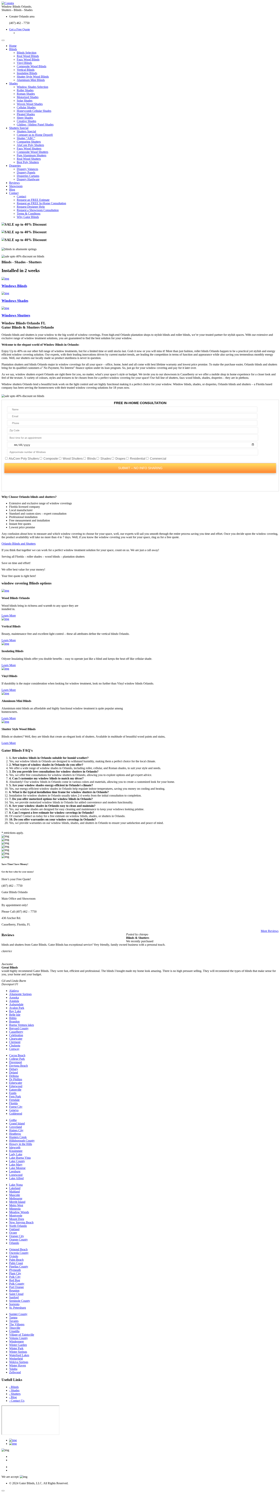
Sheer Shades (25, 117)
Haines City (16, 1130)
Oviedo (13, 1256)
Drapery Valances (27, 169)
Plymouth (15, 1270)
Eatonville (15, 1089)
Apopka (14, 997)
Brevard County (19, 1028)
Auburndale (16, 1004)
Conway (14, 1049)
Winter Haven (17, 1365)
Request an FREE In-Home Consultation (41, 203)
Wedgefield (16, 1358)
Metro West (16, 1205)
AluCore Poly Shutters (30, 145)
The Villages (16, 1324)
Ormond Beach (18, 1249)
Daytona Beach (18, 1065)
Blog (12, 189)
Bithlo (13, 1018)
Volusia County (18, 1338)
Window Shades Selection (32, 86)
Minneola (15, 1208)
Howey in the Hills (20, 1144)
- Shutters (15, 1393)
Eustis (12, 1093)
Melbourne (15, 1198)
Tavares (13, 1321)
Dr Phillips (15, 1079)
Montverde (15, 1215)
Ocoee (13, 1232)
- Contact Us (16, 1400)
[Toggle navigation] (3, 40)
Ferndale (14, 1099)
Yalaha (13, 1368)
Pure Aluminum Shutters (31, 155)
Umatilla (14, 1331)
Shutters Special (18, 128)
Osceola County (19, 1252)
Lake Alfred (16, 1178)
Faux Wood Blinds (28, 59)
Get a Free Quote (19, 29)
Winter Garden (18, 1345)
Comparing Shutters (29, 141)
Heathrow (15, 1133)
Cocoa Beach (17, 1055)
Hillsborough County (22, 1140)
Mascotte (14, 1195)
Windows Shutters (16, 315)
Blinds (13, 49)
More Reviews (269, 931)
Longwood (15, 1174)
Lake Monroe (17, 1168)
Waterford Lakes (19, 1355)
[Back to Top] (3, 1490)
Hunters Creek (18, 1137)
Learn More (9, 615)
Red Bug (14, 1280)
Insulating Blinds (27, 73)
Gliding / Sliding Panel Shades (35, 124)
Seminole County (19, 1300)
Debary (13, 1069)
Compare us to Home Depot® (35, 134)
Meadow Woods (19, 1212)
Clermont (14, 1042)
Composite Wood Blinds (31, 66)
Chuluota (14, 1045)
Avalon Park (16, 1007)
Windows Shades (15, 301)
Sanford (14, 1297)
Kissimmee (15, 1150)
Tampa (13, 1317)
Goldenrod (15, 1113)
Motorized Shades (27, 97)
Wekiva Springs (18, 1362)
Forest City (15, 1106)
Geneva (13, 1110)
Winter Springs (18, 1351)
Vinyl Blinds (24, 62)
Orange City (16, 1236)
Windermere (16, 1341)
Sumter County (18, 1314)
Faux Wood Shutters (29, 148)
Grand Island (17, 1123)
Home (13, 45)
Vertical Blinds (25, 69)
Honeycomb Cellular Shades (34, 110)
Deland (13, 1072)
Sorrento (14, 1304)
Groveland (15, 1127)
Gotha (13, 1120)
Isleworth (14, 1147)
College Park (17, 1058)
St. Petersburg (17, 1307)
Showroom (15, 186)
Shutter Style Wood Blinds (33, 76)
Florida (13, 1103)
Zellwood (15, 1372)
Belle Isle (14, 1014)
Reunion (14, 1290)
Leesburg (14, 1171)
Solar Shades (24, 100)
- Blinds (14, 1387)
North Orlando (18, 1225)
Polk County (16, 1283)
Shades (13, 83)
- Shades (14, 1390)
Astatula (14, 1001)
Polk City (15, 1276)
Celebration (16, 1035)
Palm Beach (16, 1259)
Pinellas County (18, 1266)
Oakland (14, 1229)
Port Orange (16, 1287)
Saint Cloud (16, 1294)
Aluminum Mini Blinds (31, 80)
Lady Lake (15, 1154)
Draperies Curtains (28, 175)
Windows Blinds (14, 286)
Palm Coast (16, 1263)
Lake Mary (15, 1164)
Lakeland (14, 1188)
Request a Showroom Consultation (38, 210)
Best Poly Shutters (28, 162)
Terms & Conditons (28, 213)
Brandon (14, 1021)
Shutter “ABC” (26, 138)
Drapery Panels (26, 172)
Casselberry (16, 1031)
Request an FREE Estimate (33, 199)
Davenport (15, 1062)
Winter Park (16, 1348)
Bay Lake (15, 1011)
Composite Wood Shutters (32, 152)
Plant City (15, 1273)
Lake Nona (16, 1184)
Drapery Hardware (28, 179)
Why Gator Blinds (28, 217)
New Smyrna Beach (21, 1222)
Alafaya (14, 990)
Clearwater (15, 1038)
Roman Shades (26, 93)
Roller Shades (25, 90)
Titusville (14, 1327)
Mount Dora (16, 1219)
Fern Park (15, 1096)
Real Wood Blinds (28, 56)
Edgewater (15, 1082)
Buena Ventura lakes (21, 1025)
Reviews (14, 182)
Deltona (14, 1076)
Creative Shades (26, 121)
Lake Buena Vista (20, 1157)
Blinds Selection (26, 52)
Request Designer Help (31, 206)
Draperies (15, 165)
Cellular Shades (26, 107)
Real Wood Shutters (29, 158)
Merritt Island (17, 1201)
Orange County (18, 1239)
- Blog (13, 1397)
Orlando (14, 1243)
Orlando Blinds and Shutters (19, 543)
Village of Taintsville (21, 1334)
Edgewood (15, 1086)
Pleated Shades (26, 114)
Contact (13, 193)
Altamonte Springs (20, 994)
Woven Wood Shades (30, 104)
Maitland (14, 1191)
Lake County (17, 1161)
